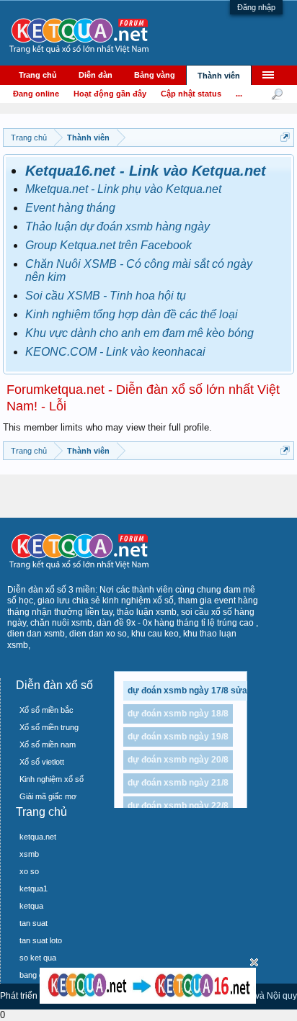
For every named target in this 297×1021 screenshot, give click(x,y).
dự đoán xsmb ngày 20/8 (178, 760)
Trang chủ (38, 75)
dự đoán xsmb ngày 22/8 (178, 806)
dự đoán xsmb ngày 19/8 (178, 737)
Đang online (36, 93)
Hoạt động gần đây (110, 93)
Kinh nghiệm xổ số (51, 779)
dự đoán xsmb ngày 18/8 (178, 714)
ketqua (31, 905)
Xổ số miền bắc (46, 710)
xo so (29, 871)
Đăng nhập (256, 7)
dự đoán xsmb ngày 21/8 (178, 783)
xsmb (29, 854)
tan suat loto (40, 940)
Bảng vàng (154, 75)
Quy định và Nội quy (257, 996)
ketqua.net (37, 836)
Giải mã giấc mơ (47, 796)
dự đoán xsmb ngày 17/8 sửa (187, 690)
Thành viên (219, 75)
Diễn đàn (95, 75)
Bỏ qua (254, 962)
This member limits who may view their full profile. (107, 427)
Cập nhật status (191, 93)
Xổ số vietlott (41, 761)
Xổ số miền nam (47, 744)
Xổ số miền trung (49, 727)
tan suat (33, 923)
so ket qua (37, 957)
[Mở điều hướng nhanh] (285, 137)
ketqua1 (33, 888)
